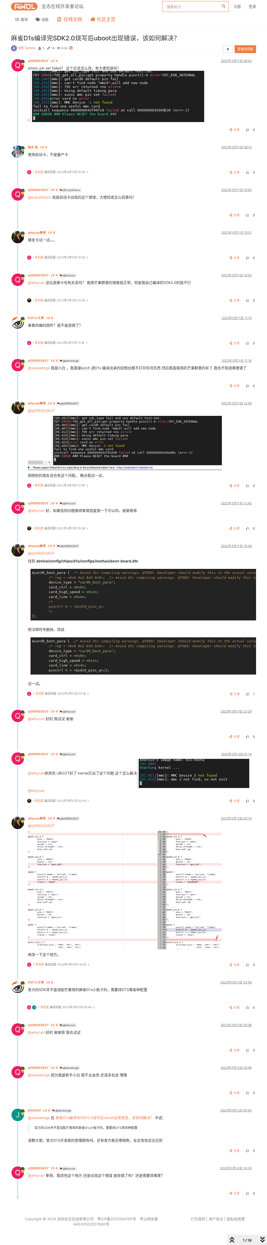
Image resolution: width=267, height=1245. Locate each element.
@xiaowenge (70, 360)
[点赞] (247, 130)
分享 (236, 130)
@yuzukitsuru (39, 197)
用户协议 (216, 1219)
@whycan (68, 275)
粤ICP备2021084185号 (116, 1219)
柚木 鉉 (37, 147)
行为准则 (198, 1219)
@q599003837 (69, 403)
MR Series (26, 48)
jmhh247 (39, 1110)
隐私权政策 (236, 1219)
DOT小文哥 (40, 318)
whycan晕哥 (41, 232)
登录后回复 (245, 49)
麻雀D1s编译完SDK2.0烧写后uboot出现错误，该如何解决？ (105, 1117)
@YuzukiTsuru (71, 190)
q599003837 (43, 61)
